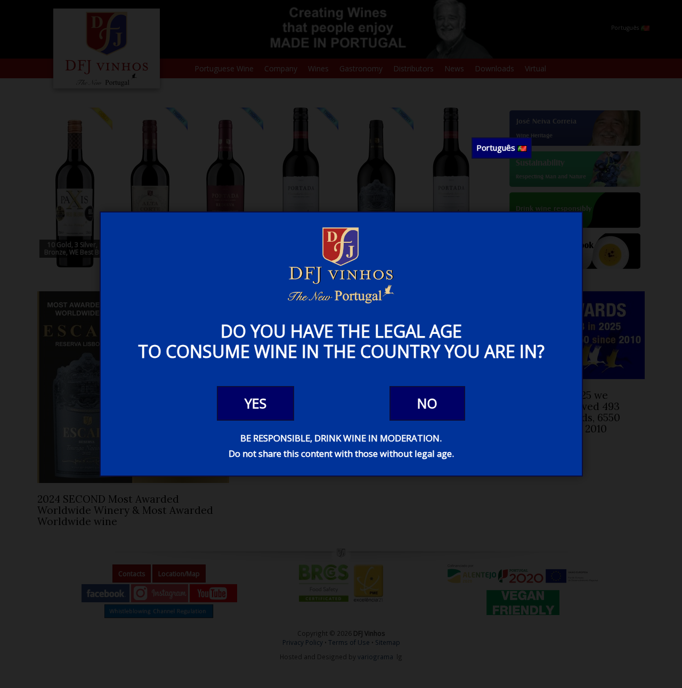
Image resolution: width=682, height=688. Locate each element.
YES (255, 403)
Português (496, 147)
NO (427, 403)
